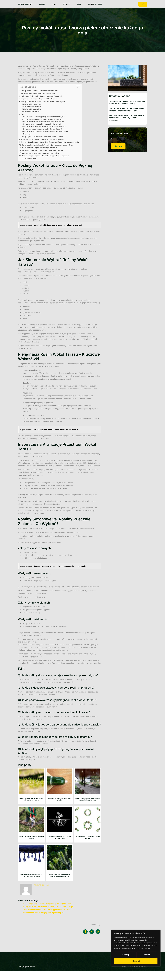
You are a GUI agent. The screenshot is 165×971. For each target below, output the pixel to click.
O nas (54, 4)
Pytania (66, 4)
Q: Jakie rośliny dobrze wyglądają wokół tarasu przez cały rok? (44, 117)
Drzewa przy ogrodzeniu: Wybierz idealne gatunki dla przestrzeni (45, 156)
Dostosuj (125, 955)
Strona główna (25, 4)
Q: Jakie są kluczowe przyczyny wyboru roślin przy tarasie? (43, 119)
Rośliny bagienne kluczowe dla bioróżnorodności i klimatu (42, 137)
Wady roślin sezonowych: (32, 107)
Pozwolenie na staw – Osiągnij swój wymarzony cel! (43, 912)
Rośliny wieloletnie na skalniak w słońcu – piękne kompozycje (47, 906)
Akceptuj (136, 961)
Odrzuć (146, 955)
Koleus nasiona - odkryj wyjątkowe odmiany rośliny (40, 153)
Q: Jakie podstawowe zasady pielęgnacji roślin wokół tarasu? (44, 122)
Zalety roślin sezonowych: (32, 104)
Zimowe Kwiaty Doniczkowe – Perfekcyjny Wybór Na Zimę (46, 909)
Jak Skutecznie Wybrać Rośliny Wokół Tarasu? (38, 93)
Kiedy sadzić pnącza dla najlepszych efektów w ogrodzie (42, 150)
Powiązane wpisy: (31, 158)
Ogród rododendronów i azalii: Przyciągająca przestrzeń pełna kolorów (47, 145)
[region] (136, 948)
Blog (79, 4)
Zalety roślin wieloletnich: (32, 109)
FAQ (22, 114)
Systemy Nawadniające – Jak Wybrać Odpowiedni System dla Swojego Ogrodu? (50, 142)
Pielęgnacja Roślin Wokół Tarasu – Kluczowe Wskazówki (41, 96)
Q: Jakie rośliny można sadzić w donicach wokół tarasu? (42, 124)
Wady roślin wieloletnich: (32, 111)
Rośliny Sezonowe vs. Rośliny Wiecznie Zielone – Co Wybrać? (43, 101)
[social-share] (85, 931)
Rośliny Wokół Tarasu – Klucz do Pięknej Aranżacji (39, 91)
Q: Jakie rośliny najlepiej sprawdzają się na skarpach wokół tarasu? (46, 131)
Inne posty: (27, 134)
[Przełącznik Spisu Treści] (76, 87)
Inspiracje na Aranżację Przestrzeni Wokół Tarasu (39, 99)
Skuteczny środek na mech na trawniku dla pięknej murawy (42, 139)
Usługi (42, 4)
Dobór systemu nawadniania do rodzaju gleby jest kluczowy (46, 904)
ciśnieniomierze (95, 4)
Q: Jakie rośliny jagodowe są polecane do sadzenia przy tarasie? (45, 126)
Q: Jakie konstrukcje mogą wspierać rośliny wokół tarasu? (43, 129)
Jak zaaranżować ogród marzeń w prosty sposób (39, 148)
